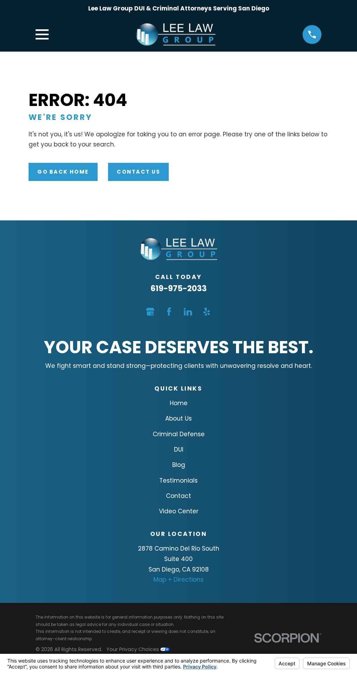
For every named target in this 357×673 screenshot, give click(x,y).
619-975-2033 (179, 288)
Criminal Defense (179, 434)
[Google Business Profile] (150, 312)
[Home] (175, 34)
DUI (178, 449)
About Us (178, 418)
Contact (178, 496)
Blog (178, 465)
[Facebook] (169, 312)
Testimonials (178, 480)
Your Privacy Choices (133, 649)
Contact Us (138, 171)
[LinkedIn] (188, 312)
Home (179, 403)
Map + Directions (178, 579)
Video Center (178, 511)
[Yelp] (207, 312)
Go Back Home (63, 171)
